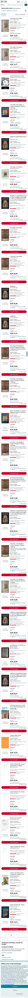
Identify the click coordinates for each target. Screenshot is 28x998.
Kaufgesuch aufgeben (7, 952)
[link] (25, 11)
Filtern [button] (4, 14)
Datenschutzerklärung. (9, 984)
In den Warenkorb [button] (14, 42)
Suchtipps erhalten (6, 957)
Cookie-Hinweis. (8, 981)
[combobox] (16, 5)
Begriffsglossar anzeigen (8, 959)
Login (22, 1)
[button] (23, 40)
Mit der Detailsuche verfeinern (10, 10)
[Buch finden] (26, 5)
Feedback (26, 354)
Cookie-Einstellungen (11, 979)
